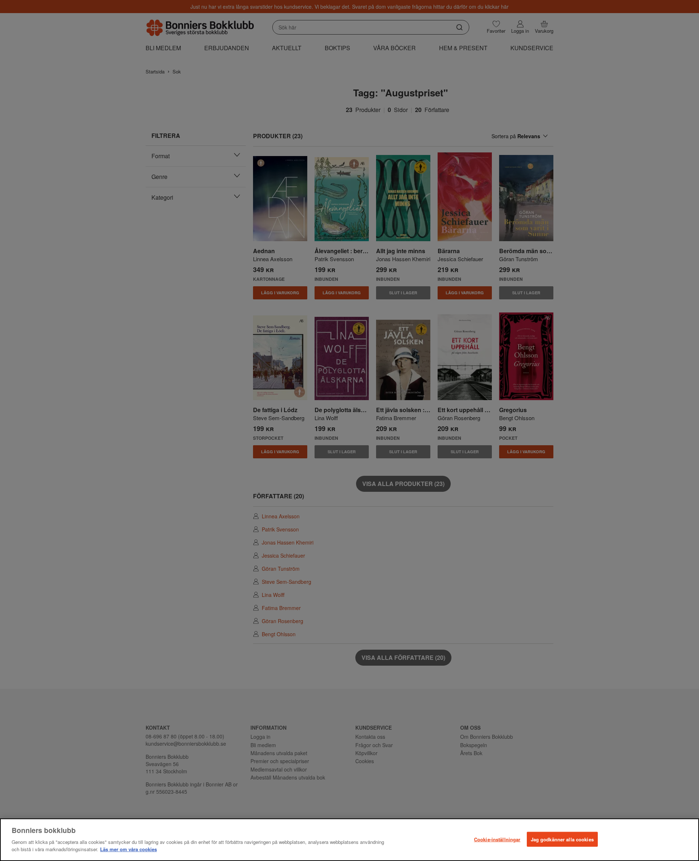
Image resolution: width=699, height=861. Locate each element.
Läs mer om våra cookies (128, 848)
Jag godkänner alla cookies (562, 839)
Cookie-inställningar (497, 839)
